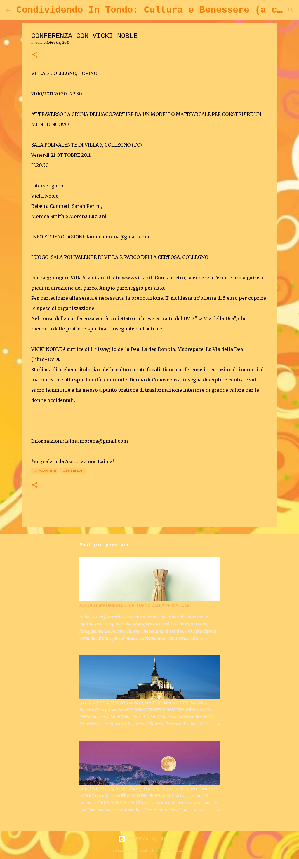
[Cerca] (290, 10)
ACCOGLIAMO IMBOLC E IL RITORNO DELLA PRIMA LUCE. (134, 605)
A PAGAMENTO (45, 471)
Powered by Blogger (153, 838)
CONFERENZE (73, 471)
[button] (34, 55)
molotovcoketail (171, 851)
